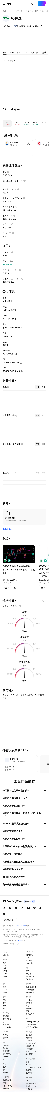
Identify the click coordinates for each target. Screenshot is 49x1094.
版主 (4, 1059)
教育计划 (29, 1089)
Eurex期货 (30, 990)
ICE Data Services (19, 926)
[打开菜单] (3, 3)
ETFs (5, 965)
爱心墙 (5, 1048)
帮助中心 (29, 1008)
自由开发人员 (8, 1086)
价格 (27, 958)
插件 (27, 1062)
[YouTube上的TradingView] (16, 908)
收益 (4, 1003)
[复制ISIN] (21, 362)
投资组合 (6, 1016)
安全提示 (29, 1049)
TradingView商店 (32, 1022)
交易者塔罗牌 (31, 1024)
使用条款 (29, 1035)
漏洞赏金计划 (31, 1051)
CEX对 (5, 974)
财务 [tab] (12, 52)
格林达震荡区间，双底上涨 (16, 565)
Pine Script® (8, 1027)
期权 (4, 1022)
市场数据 (29, 960)
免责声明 (29, 1038)
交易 (4, 1067)
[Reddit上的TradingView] (4, 914)
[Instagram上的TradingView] (22, 908)
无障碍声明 (30, 1046)
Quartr (20, 940)
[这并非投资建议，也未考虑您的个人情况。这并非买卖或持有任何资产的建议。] (20, 606)
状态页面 (29, 1054)
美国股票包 (30, 992)
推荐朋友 (6, 1051)
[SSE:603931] (5, 560)
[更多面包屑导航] (11, 11)
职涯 (27, 1011)
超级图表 (6, 955)
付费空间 (6, 1088)
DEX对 (5, 976)
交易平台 (29, 1073)
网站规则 (6, 1056)
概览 (27, 971)
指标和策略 (7, 1080)
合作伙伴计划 (31, 1086)
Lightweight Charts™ (34, 1067)
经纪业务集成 (31, 1083)
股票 (4, 963)
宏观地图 (6, 1024)
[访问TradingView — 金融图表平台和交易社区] (13, 109)
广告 (27, 1081)
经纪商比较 (30, 976)
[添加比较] (28, 144)
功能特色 (29, 955)
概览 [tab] (5, 52)
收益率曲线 (7, 1019)
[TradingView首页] (9, 4)
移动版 (5, 1035)
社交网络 (6, 1045)
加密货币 (6, 971)
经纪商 (28, 974)
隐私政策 (29, 1040)
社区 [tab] (26, 52)
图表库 (28, 1065)
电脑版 (5, 1038)
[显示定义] (8, 172)
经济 (4, 1000)
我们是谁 (29, 1000)
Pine (4, 979)
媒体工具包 (30, 1014)
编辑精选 (6, 1072)
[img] (41, 26)
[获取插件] (43, 600)
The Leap (29, 979)
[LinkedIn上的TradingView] (28, 908)
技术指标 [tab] (35, 52)
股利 (4, 1006)
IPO (4, 1008)
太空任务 (29, 1003)
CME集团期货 (31, 987)
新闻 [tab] (19, 52)
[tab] (37, 387)
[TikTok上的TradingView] (40, 908)
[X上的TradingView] (4, 908)
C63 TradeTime (32, 1027)
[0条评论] (14, 587)
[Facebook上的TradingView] (10, 908)
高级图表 (29, 1070)
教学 (4, 1070)
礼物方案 (29, 963)
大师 (4, 1083)
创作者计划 (7, 1054)
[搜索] (32, 3)
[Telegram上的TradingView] (34, 908)
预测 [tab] (44, 52)
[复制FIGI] (22, 371)
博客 (27, 1006)
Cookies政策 (31, 1043)
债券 (4, 968)
